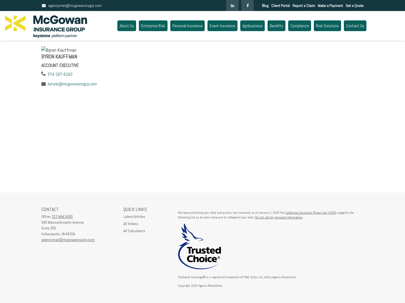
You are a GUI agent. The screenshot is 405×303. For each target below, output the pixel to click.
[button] (126, 25)
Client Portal (280, 5)
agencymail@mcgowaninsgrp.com (75, 5)
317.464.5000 (62, 216)
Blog (265, 5)
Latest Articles (134, 216)
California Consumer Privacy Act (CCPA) (310, 213)
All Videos (130, 223)
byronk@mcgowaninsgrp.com (72, 84)
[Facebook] (247, 5)
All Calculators (134, 230)
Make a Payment (330, 5)
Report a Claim (304, 5)
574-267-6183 (60, 74)
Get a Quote (355, 5)
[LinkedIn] (232, 5)
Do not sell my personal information (279, 217)
